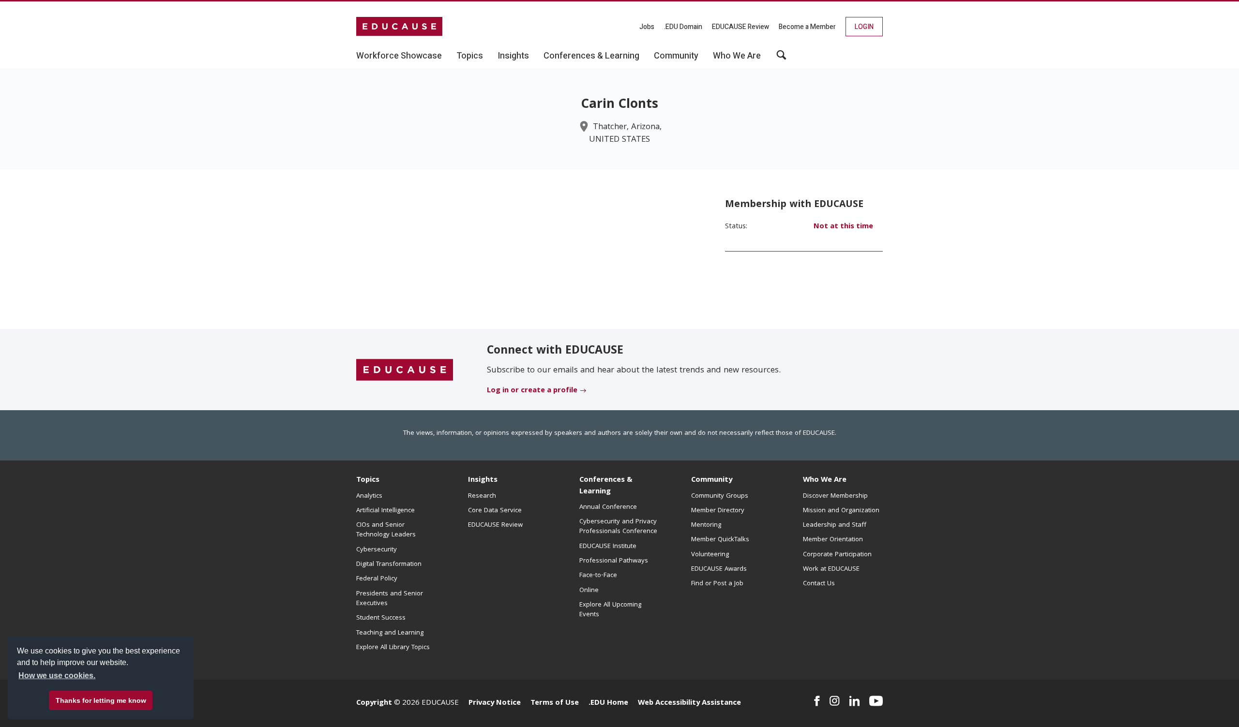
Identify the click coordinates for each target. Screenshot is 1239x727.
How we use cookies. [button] (56, 675)
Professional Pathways (613, 561)
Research (482, 496)
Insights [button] (513, 56)
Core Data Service (495, 510)
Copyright (374, 703)
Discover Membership (835, 496)
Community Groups (719, 496)
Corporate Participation (837, 554)
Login (864, 27)
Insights (483, 480)
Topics (367, 480)
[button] (781, 58)
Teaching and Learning (389, 633)
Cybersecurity (376, 550)
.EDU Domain (683, 27)
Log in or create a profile (532, 391)
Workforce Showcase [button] (399, 56)
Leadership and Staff (834, 525)
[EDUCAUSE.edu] (399, 26)
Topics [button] (469, 56)
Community (711, 480)
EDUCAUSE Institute (607, 546)
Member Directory (717, 510)
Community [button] (676, 56)
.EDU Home (608, 703)
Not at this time (843, 227)
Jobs (646, 27)
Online (589, 590)
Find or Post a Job (717, 584)
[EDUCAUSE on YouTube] (876, 701)
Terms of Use (554, 703)
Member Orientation (833, 539)
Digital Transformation (389, 564)
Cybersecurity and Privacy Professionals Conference (618, 527)
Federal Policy (376, 579)
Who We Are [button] (737, 56)
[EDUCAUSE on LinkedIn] (854, 701)
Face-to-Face (598, 575)
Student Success (381, 618)
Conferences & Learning (606, 486)
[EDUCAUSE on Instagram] (835, 701)
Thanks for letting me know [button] (101, 700)
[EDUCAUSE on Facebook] (816, 701)
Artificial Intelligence (385, 510)
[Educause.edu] (404, 370)
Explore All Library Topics (393, 647)
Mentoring (706, 525)
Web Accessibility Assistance (689, 703)
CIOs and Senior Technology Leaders (386, 530)
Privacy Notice (494, 703)
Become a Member (807, 27)
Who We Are (824, 480)
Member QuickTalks (720, 539)
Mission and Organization (841, 510)
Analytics (369, 496)
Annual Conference (608, 507)
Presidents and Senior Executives (389, 599)
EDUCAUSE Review (740, 27)
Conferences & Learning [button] (591, 56)
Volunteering (710, 554)
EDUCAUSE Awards (719, 569)
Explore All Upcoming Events (610, 610)
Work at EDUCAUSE (831, 569)
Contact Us (819, 584)
